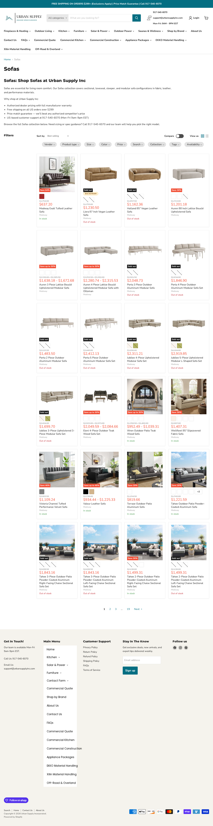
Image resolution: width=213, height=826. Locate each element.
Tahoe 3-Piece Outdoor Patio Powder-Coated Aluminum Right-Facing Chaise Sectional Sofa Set (56, 581)
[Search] (136, 18)
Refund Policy (90, 656)
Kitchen (63, 31)
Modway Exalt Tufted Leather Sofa (55, 210)
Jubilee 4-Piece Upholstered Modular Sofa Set (143, 359)
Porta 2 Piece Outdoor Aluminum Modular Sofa (53, 359)
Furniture (79, 31)
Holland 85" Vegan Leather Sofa (142, 210)
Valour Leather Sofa (94, 503)
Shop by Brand (176, 31)
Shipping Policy (91, 661)
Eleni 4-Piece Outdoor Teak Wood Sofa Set (98, 432)
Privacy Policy (90, 647)
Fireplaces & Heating (16, 31)
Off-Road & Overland (48, 49)
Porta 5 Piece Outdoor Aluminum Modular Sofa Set (99, 359)
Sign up (130, 670)
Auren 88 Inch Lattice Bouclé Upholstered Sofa (187, 210)
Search (7, 810)
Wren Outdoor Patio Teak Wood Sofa (141, 432)
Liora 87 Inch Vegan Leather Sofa (99, 213)
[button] (49, 144)
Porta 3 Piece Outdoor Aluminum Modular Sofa (141, 286)
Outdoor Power (123, 31)
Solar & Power (99, 31)
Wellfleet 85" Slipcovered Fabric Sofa (186, 432)
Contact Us (10, 40)
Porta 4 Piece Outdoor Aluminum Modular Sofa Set (187, 286)
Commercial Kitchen (72, 40)
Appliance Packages (137, 40)
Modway (43, 215)
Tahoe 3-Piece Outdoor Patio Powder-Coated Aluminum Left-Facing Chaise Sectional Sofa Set (99, 581)
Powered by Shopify (13, 817)
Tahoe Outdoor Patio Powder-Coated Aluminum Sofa (188, 505)
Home (7, 59)
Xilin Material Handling (17, 49)
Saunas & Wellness (149, 31)
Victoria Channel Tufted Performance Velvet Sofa (53, 505)
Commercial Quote (45, 40)
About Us (196, 31)
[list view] (207, 136)
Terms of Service (91, 670)
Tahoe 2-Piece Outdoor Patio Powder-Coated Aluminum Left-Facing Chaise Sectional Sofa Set (187, 581)
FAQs (24, 40)
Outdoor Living (44, 31)
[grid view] (202, 136)
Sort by (41, 136)
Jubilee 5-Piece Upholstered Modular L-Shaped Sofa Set (187, 359)
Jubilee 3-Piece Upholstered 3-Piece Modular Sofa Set (57, 432)
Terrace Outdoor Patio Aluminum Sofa (139, 505)
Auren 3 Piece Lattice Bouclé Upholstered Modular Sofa (55, 286)
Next (137, 609)
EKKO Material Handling (170, 40)
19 (128, 609)
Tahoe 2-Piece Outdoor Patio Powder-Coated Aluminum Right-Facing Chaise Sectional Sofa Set (144, 581)
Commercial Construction (104, 40)
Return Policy (90, 651)
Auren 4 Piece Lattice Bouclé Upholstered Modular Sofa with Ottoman (101, 288)
